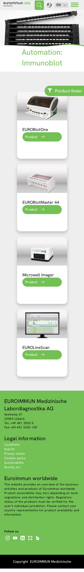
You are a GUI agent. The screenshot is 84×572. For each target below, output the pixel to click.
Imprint (9, 449)
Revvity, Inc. (12, 467)
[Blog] (38, 540)
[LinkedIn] (23, 540)
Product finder (68, 91)
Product (31, 137)
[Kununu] (30, 540)
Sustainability (14, 463)
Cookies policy (14, 458)
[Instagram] (8, 540)
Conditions (12, 444)
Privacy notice (14, 453)
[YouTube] (15, 540)
